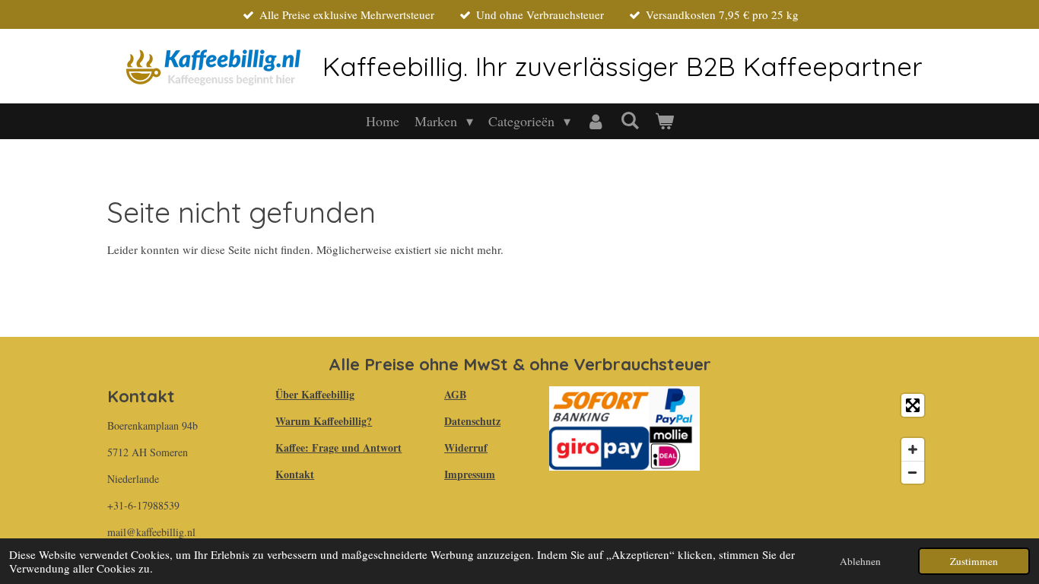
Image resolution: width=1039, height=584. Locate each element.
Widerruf (466, 447)
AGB (455, 394)
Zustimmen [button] (974, 561)
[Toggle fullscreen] (912, 405)
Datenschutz (472, 421)
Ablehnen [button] (860, 561)
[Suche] (629, 120)
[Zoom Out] (912, 472)
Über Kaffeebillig (314, 394)
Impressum (469, 474)
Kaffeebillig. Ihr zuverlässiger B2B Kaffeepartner (623, 66)
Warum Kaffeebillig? (323, 421)
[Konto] (595, 121)
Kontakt (294, 474)
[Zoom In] (912, 449)
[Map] (825, 438)
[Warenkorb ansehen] (664, 121)
